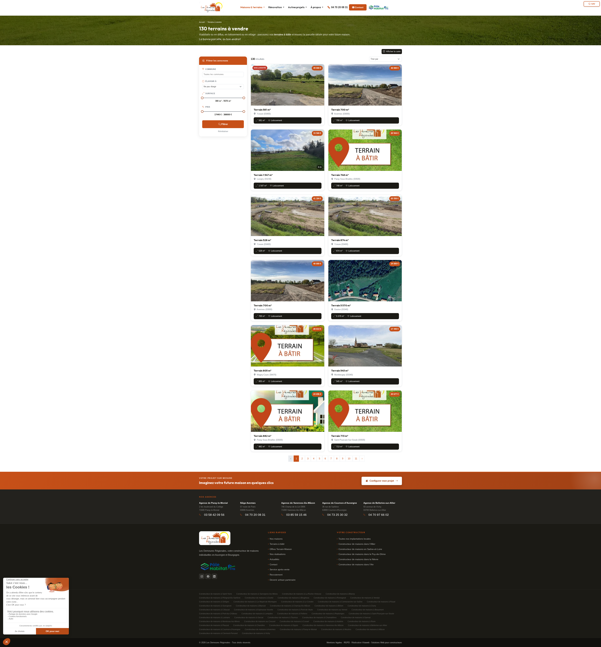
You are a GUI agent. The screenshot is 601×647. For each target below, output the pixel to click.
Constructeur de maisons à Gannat (355, 617)
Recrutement (276, 575)
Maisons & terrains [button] (251, 7)
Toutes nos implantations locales (355, 539)
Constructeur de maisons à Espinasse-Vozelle (253, 610)
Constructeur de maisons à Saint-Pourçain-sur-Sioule (371, 614)
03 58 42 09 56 (214, 514)
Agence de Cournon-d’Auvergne (339, 503)
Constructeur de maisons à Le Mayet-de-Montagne (255, 602)
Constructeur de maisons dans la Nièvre (358, 559)
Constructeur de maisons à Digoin (283, 625)
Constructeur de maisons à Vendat (365, 598)
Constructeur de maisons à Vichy (256, 633)
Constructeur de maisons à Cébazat (214, 610)
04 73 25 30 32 (337, 514)
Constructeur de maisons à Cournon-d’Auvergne (219, 629)
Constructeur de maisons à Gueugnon (215, 606)
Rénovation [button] (275, 7)
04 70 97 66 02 (378, 514)
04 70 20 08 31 (339, 7)
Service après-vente (280, 569)
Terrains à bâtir (277, 544)
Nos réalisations (277, 554)
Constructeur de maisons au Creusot (259, 621)
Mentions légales (334, 642)
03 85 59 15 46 (296, 514)
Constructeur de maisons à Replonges (328, 614)
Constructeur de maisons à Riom (361, 621)
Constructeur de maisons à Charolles (249, 625)
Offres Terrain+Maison (281, 549)
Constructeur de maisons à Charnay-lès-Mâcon (290, 606)
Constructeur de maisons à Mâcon (370, 629)
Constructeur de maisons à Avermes (260, 629)
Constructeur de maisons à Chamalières (319, 617)
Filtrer (224, 124)
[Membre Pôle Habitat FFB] (379, 7)
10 (349, 458)
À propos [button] (316, 7)
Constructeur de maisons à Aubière (328, 621)
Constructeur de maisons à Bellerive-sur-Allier (367, 625)
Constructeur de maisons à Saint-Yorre (215, 594)
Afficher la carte (393, 51)
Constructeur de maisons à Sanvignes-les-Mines (257, 594)
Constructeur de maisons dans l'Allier (357, 544)
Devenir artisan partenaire (282, 580)
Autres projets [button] (296, 7)
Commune (210, 69)
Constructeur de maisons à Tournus (283, 617)
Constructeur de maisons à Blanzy (340, 594)
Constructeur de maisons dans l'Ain (356, 564)
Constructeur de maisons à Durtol (259, 598)
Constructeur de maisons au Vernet (332, 610)
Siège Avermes (248, 503)
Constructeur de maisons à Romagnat (330, 598)
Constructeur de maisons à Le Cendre (297, 602)
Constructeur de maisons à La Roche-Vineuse (301, 594)
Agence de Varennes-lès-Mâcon (298, 503)
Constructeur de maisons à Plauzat (214, 625)
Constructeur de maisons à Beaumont (368, 610)
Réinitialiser (223, 131)
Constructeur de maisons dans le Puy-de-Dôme (362, 554)
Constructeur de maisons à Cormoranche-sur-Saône (340, 602)
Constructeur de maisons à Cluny (362, 606)
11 (356, 458)
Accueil (202, 22)
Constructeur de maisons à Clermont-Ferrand (218, 633)
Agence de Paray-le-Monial (213, 503)
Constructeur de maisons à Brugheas (293, 598)
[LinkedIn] (214, 576)
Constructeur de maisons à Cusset (294, 621)
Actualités (274, 559)
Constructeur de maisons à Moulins (336, 629)
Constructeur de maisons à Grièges (214, 602)
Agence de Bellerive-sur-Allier (379, 503)
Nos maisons (276, 539)
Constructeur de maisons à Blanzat (251, 606)
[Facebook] (208, 576)
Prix (207, 107)
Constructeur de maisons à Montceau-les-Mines (219, 621)
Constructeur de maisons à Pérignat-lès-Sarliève (219, 598)
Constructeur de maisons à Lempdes (257, 614)
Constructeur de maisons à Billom (329, 606)
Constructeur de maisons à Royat (381, 602)
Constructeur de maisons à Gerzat (248, 617)
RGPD (347, 642)
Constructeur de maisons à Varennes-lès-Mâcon (323, 625)
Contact (359, 7)
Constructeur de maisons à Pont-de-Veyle (295, 610)
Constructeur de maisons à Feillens (292, 614)
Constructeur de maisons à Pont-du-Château (218, 614)
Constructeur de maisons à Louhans (214, 617)
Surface (210, 93)
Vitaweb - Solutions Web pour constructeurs (382, 642)
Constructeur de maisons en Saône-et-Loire (360, 549)
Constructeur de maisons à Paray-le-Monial (298, 629)
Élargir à (211, 81)
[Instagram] (201, 576)
